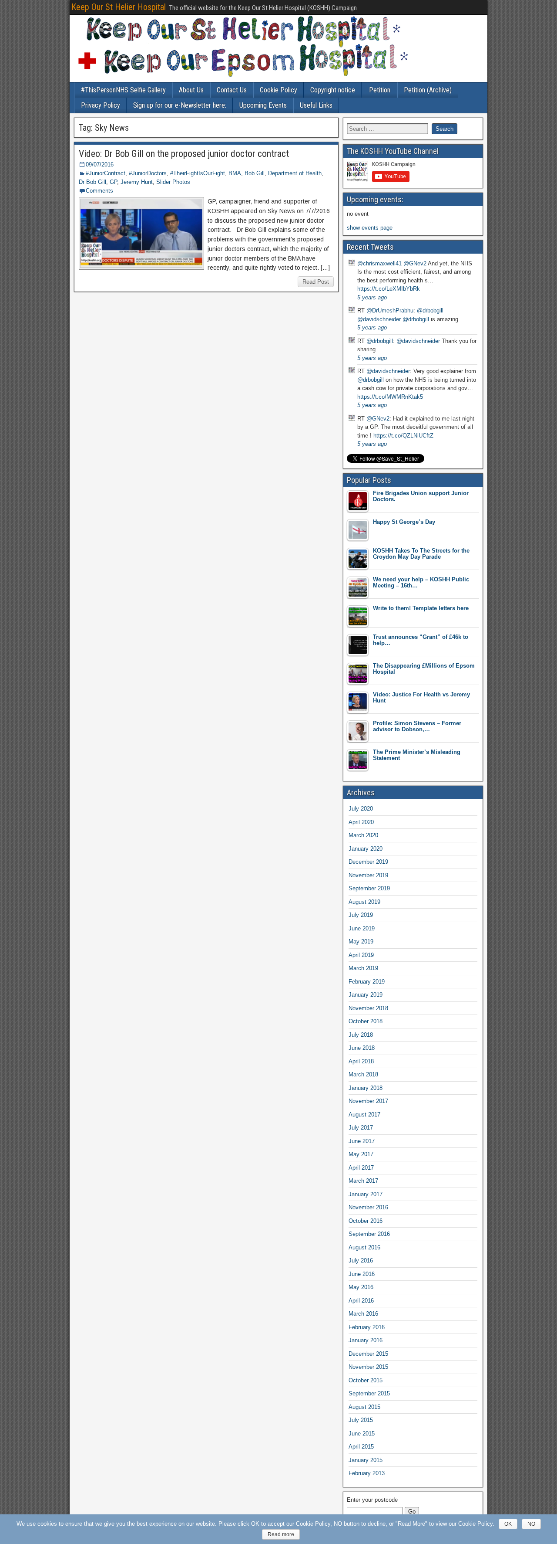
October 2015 (366, 1380)
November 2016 (368, 1207)
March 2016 (363, 1313)
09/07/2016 (100, 164)
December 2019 (368, 862)
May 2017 (361, 1154)
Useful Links (316, 105)
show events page (370, 227)
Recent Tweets (370, 246)
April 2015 (361, 1446)
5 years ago (372, 297)
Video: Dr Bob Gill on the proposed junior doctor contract (184, 153)
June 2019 (362, 928)
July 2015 (361, 1420)
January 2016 (366, 1340)
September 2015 (369, 1393)
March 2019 (363, 968)
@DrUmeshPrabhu (389, 310)
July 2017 (361, 1127)
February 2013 (367, 1473)
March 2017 (363, 1181)
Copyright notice (332, 90)
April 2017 (361, 1167)
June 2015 (362, 1433)
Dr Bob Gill (92, 182)
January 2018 (366, 1088)
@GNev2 (414, 263)
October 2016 (366, 1221)
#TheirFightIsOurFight (197, 173)
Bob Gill (255, 173)
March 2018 (363, 1074)
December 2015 (368, 1354)
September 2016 (369, 1234)
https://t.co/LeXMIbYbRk (388, 288)
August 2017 (364, 1114)
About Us (191, 90)
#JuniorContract (105, 173)
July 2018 (361, 1035)
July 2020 (361, 808)
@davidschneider (379, 319)
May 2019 (361, 941)
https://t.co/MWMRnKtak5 (390, 397)
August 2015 (364, 1407)
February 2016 (367, 1327)
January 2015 (366, 1460)
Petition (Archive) (428, 90)
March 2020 (363, 835)
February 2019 (367, 981)
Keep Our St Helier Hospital (118, 7)
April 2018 (361, 1061)
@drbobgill (430, 310)
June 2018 (362, 1048)
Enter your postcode (372, 1499)
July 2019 (361, 915)
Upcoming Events (263, 105)
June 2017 (362, 1141)
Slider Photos (173, 182)
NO (531, 1524)
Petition (379, 90)
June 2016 (362, 1274)
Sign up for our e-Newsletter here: (179, 105)
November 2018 (368, 1008)
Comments (99, 190)
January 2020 (366, 848)
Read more (281, 1534)
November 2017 (368, 1101)
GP (113, 182)
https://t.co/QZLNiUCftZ (403, 435)
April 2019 (361, 955)
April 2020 (361, 822)
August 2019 (364, 902)
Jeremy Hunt (137, 182)
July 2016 (361, 1260)
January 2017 (366, 1194)
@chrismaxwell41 (379, 263)
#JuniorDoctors (148, 173)
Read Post (315, 281)
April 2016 (361, 1300)
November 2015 (368, 1367)
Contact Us (232, 90)
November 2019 (368, 875)
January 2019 (366, 994)
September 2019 (369, 888)
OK (508, 1524)
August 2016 (364, 1247)
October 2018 (366, 1021)
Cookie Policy (278, 90)
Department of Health (295, 173)
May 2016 (361, 1287)
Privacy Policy (100, 105)
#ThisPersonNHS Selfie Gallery (123, 90)
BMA (234, 173)
